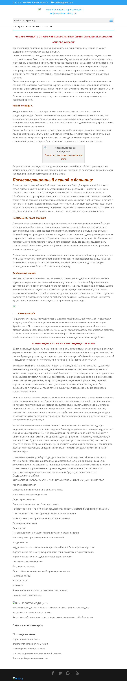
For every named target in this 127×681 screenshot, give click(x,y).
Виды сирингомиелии (24, 499)
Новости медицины (35, 603)
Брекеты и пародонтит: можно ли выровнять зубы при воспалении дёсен (51, 607)
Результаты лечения (24, 566)
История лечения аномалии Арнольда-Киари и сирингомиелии (46, 532)
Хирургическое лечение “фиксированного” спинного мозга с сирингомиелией (53, 551)
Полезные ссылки (22, 575)
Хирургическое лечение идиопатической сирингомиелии (42, 556)
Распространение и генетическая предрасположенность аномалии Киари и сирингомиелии (61, 508)
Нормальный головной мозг (27, 595)
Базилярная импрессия (25, 523)
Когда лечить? (20, 542)
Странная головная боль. (26, 638)
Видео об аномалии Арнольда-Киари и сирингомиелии (41, 571)
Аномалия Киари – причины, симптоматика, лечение (40, 590)
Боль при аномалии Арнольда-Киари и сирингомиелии (41, 518)
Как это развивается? (24, 484)
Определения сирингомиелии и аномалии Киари (38, 489)
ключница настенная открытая (29, 648)
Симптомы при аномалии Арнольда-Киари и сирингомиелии (44, 513)
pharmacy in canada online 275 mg (30, 643)
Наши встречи (20, 580)
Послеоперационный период (28, 561)
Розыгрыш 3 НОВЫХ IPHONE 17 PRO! (32, 612)
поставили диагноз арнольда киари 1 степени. (37, 653)
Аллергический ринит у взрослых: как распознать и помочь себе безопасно (53, 617)
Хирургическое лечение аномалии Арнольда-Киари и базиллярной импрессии (53, 547)
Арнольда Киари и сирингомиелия (30, 658)
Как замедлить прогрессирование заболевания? (38, 537)
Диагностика (19, 528)
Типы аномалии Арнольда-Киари (30, 494)
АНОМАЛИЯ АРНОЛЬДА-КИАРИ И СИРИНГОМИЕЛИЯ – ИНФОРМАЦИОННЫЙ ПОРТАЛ (58, 480)
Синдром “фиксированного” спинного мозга (36, 504)
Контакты (18, 585)
